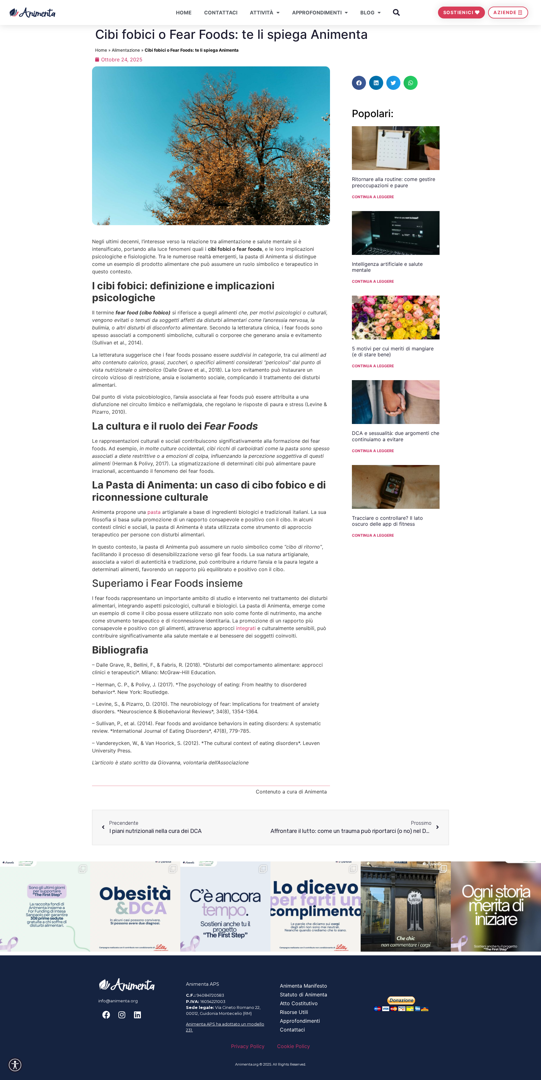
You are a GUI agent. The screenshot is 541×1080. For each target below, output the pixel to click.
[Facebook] (106, 1014)
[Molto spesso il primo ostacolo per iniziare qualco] (496, 906)
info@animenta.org (118, 1001)
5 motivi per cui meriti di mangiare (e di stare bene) (393, 351)
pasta (154, 512)
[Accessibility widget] (15, 1064)
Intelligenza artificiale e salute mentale (387, 267)
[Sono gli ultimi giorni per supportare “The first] (45, 906)
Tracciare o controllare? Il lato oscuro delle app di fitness (387, 521)
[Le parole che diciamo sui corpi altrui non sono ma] (315, 906)
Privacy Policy (248, 1046)
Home (184, 12)
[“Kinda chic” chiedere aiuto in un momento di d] (406, 906)
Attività (261, 12)
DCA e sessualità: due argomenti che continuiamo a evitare (395, 436)
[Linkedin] (137, 1014)
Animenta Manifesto (303, 986)
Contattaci (220, 12)
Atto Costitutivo (299, 1003)
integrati (246, 628)
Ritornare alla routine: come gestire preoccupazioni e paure (393, 182)
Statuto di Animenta (303, 994)
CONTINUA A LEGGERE (373, 196)
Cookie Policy (293, 1046)
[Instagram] (122, 1014)
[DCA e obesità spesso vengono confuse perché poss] (135, 906)
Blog (367, 12)
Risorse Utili (294, 1012)
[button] (396, 12)
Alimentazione (126, 50)
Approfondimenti (317, 12)
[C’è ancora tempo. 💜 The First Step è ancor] (225, 906)
